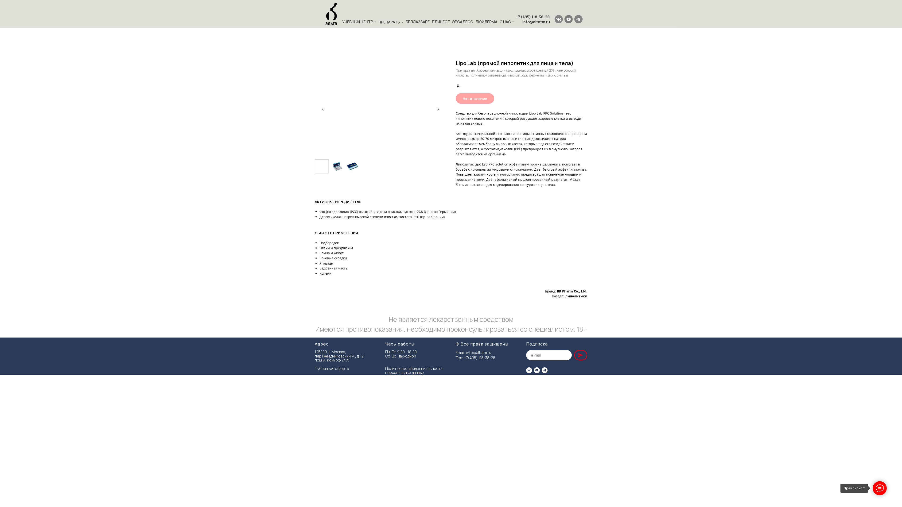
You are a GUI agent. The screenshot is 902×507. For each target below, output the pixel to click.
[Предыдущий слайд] (323, 109)
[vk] (529, 370)
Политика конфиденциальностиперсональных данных (414, 370)
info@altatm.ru (478, 352)
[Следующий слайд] (438, 109)
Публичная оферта (332, 368)
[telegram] (545, 370)
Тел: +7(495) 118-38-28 (475, 357)
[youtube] (537, 370)
